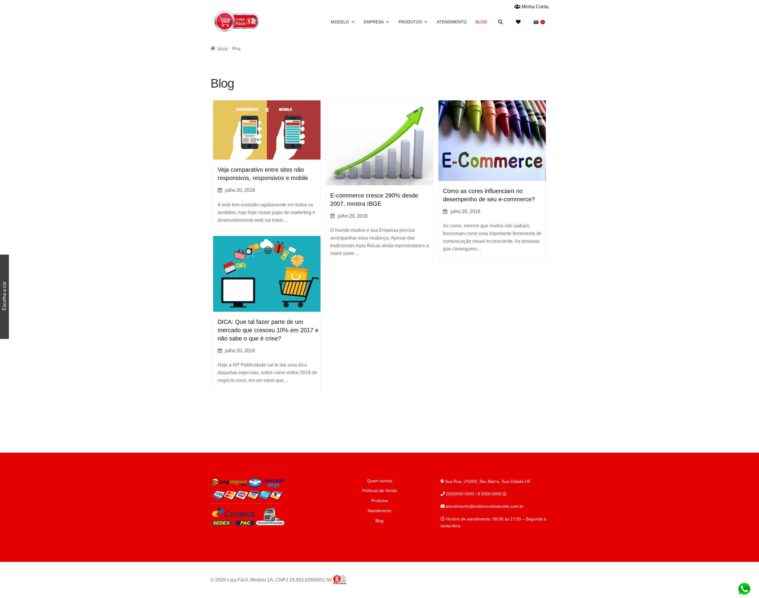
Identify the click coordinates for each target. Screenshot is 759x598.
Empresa (374, 22)
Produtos (410, 22)
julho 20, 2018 (240, 190)
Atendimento (452, 22)
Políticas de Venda (379, 490)
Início (223, 48)
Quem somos (379, 480)
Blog (481, 22)
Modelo (340, 22)
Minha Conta (534, 6)
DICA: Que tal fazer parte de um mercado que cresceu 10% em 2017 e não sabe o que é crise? (268, 330)
